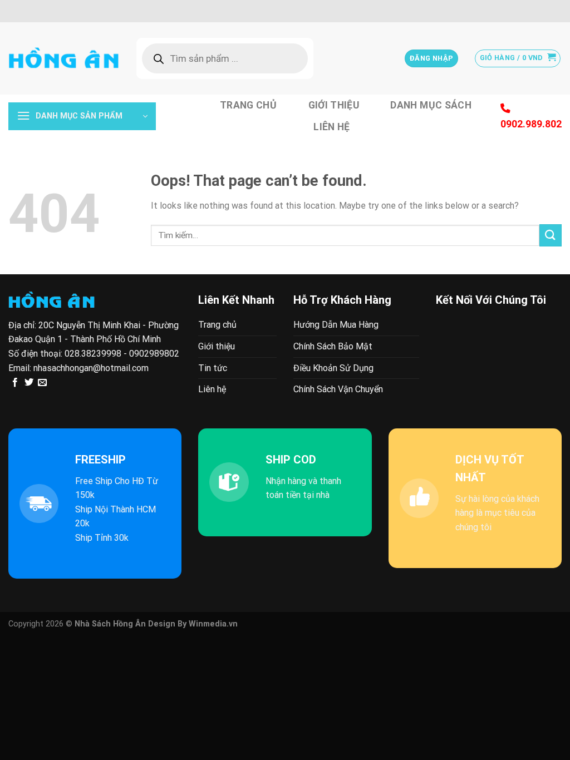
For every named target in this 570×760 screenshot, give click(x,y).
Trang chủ (248, 105)
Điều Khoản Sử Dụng (333, 368)
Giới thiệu (334, 105)
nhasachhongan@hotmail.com (91, 368)
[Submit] (550, 235)
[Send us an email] (42, 383)
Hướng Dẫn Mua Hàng (336, 324)
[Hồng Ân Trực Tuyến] (64, 58)
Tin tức (212, 368)
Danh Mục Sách (430, 105)
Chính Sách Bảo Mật (332, 346)
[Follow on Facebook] (15, 383)
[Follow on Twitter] (28, 383)
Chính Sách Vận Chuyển (338, 389)
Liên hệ (331, 126)
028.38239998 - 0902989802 (122, 353)
